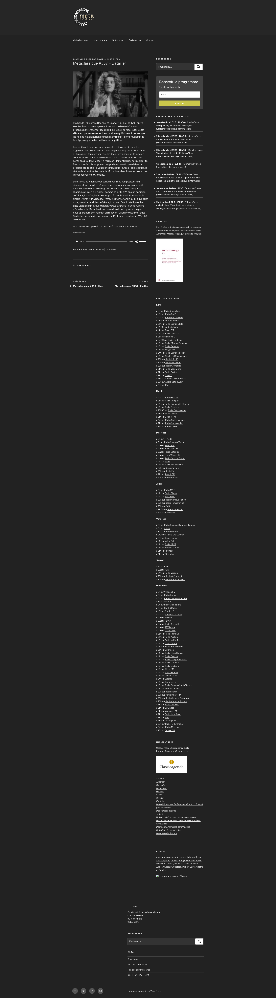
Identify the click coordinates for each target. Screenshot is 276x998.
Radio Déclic (171, 691)
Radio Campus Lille (174, 324)
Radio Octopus (172, 452)
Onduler (160, 798)
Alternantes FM (175, 509)
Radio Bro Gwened (174, 317)
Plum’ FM (169, 669)
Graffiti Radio (170, 608)
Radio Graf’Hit (171, 314)
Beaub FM (170, 474)
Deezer (174, 860)
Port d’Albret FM (172, 455)
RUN (167, 570)
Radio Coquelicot (172, 311)
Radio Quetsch (172, 333)
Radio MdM (172, 327)
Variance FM (171, 711)
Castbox (177, 867)
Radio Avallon (171, 637)
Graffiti (167, 601)
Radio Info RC (171, 359)
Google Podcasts (187, 860)
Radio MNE (169, 490)
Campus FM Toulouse (175, 378)
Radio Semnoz (172, 346)
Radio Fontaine (175, 340)
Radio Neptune (172, 407)
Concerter (161, 785)
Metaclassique (80, 40)
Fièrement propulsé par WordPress (144, 991)
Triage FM (170, 730)
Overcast (167, 867)
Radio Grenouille (173, 365)
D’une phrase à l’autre (166, 811)
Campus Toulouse (173, 614)
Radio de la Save (173, 714)
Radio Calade (171, 413)
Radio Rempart (172, 400)
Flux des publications (137, 964)
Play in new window (93, 249)
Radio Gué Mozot (173, 576)
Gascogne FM (171, 720)
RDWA (168, 621)
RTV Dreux (170, 627)
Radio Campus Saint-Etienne (178, 685)
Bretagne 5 (170, 682)
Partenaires (135, 40)
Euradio (168, 679)
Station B (169, 611)
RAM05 (168, 375)
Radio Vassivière (173, 369)
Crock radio (170, 630)
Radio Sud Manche (174, 464)
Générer (160, 791)
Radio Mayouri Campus (176, 343)
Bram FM (169, 330)
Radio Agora (171, 643)
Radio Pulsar (170, 595)
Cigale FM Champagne (176, 356)
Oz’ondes (169, 650)
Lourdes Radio (172, 688)
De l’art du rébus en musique (169, 830)
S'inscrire (179, 103)
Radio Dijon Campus (174, 653)
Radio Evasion (172, 397)
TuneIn (177, 863)
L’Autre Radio (171, 672)
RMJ (167, 385)
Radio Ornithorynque (175, 420)
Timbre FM (170, 336)
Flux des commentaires (139, 970)
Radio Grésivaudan (177, 410)
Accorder (160, 782)
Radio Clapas (171, 493)
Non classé (84, 265)
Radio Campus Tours (174, 442)
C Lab (167, 528)
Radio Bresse (171, 477)
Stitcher (185, 863)
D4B (167, 506)
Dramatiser (161, 788)
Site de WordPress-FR (138, 975)
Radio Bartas (171, 372)
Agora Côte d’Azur (174, 382)
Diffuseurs (117, 40)
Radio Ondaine (172, 666)
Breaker (162, 870)
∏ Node (168, 439)
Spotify (166, 860)
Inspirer (159, 794)
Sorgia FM (170, 349)
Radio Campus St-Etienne (177, 404)
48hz (167, 461)
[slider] (143, 241)
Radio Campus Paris (175, 579)
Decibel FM (170, 417)
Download (111, 249)
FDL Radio (170, 496)
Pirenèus (169, 551)
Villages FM (169, 592)
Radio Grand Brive (172, 604)
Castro (199, 867)
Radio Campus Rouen (175, 353)
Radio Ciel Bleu (172, 704)
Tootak (169, 863)
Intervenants (100, 40)
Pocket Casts (188, 867)
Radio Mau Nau (172, 727)
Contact (150, 40)
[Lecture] (76, 241)
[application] (110, 241)
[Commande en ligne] (191, 233)
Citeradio (169, 554)
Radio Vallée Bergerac (175, 640)
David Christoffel (108, 59)
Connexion (133, 959)
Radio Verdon (171, 573)
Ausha (159, 860)
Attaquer (160, 778)
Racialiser (160, 801)
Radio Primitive (172, 634)
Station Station (172, 547)
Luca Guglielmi (92, 195)
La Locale (170, 512)
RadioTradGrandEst (174, 724)
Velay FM (169, 541)
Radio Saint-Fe (172, 448)
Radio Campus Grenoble (175, 598)
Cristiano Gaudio (119, 202)
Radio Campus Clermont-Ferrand (179, 525)
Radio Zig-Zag (172, 468)
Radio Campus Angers (176, 701)
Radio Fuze (170, 471)
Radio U (168, 617)
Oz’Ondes (169, 708)
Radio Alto (170, 445)
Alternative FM (172, 320)
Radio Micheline (173, 362)
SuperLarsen (171, 538)
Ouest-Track (171, 675)
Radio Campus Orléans (176, 659)
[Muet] (136, 241)
